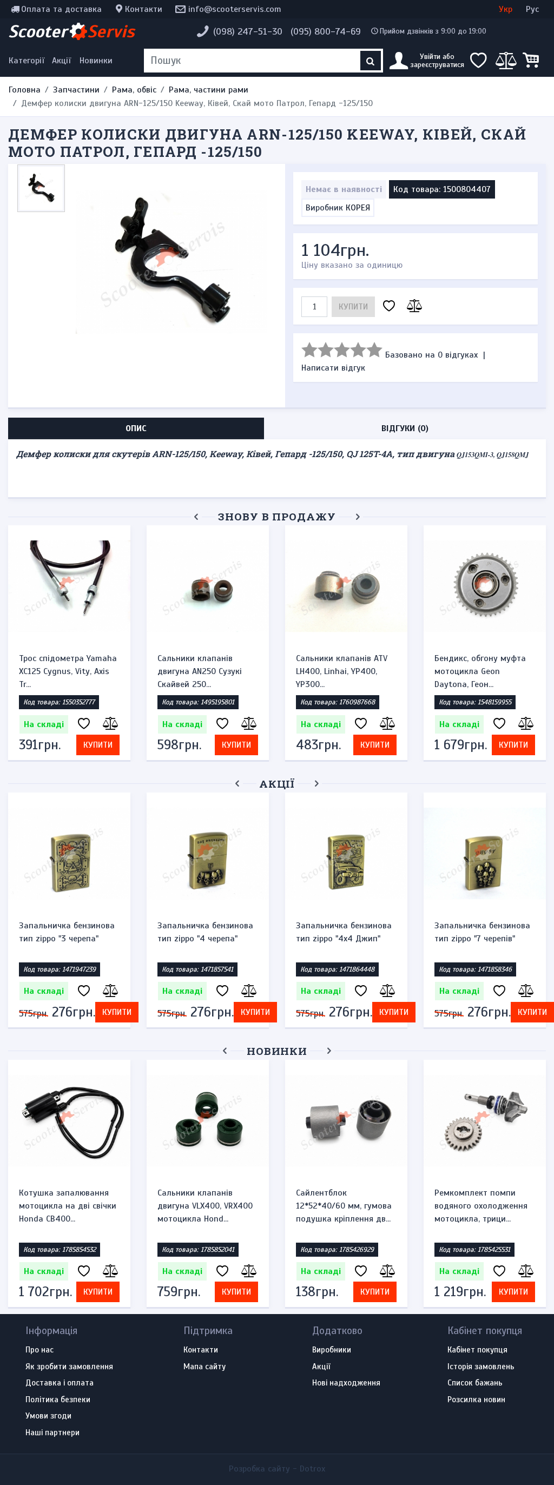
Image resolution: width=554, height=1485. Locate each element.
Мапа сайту (204, 1367)
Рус (532, 9)
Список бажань (475, 1383)
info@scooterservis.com (234, 9)
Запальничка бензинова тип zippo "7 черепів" (482, 932)
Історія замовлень (481, 1367)
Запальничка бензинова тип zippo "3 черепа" (67, 932)
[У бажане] (389, 306)
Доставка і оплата (59, 1383)
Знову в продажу (277, 516)
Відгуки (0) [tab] (404, 428)
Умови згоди (48, 1416)
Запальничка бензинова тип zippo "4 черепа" (205, 932)
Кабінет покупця (477, 1350)
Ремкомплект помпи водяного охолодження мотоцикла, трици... (480, 1205)
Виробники (331, 1350)
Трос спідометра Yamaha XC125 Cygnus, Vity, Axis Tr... (68, 671)
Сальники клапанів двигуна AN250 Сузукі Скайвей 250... (199, 671)
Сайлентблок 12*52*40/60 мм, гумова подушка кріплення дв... (344, 1205)
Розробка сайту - (277, 1468)
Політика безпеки (57, 1400)
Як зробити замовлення (69, 1367)
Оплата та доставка (61, 9)
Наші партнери (52, 1433)
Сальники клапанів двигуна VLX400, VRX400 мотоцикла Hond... (205, 1205)
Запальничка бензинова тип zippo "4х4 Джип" (344, 932)
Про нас (39, 1350)
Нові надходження (346, 1383)
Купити (353, 306)
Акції (61, 60)
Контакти (143, 9)
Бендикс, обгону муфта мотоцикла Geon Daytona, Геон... (480, 671)
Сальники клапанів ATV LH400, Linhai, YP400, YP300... (341, 671)
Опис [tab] (136, 428)
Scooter (71, 31)
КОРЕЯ (358, 207)
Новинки (96, 60)
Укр (505, 9)
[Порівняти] (413, 306)
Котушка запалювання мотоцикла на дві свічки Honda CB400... (67, 1205)
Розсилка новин (476, 1400)
